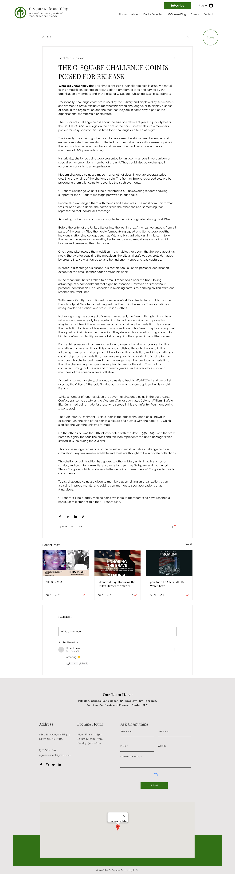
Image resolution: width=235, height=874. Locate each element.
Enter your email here (79, 445)
